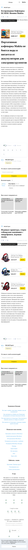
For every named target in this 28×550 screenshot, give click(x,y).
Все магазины (14, 451)
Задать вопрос (14, 448)
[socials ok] (12, 512)
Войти (24, 2)
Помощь (14, 446)
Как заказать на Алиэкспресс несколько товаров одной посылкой (14, 423)
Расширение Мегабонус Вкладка (14, 443)
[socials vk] (8, 512)
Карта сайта (14, 456)
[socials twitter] (16, 512)
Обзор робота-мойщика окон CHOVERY (20, 212)
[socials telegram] (19, 512)
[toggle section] (14, 425)
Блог (14, 453)
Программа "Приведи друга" (14, 464)
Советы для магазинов (14, 469)
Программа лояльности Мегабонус (14, 433)
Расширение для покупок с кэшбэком (14, 441)
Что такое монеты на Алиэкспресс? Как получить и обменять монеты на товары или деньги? (14, 419)
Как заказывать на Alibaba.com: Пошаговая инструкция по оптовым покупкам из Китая (14, 415)
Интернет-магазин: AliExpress (16, 30)
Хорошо (14, 546)
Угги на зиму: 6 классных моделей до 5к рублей (7, 212)
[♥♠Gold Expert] (2, 7)
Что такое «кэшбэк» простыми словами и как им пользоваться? (14, 411)
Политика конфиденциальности (14, 525)
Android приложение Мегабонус (14, 436)
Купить (22, 36)
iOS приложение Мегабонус (14, 438)
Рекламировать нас (14, 467)
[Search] (19, 2)
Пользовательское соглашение (13, 523)
